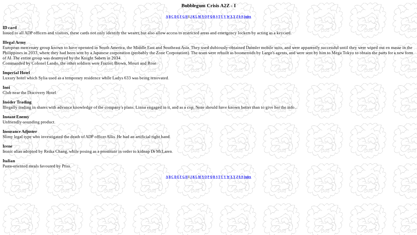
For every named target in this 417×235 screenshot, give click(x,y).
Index (247, 16)
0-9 (241, 16)
